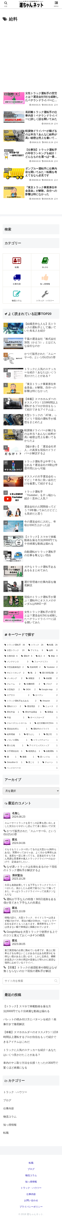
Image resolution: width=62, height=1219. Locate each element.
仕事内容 (31, 1194)
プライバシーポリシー (31, 1206)
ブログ (31, 1169)
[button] (56, 981)
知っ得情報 (31, 1181)
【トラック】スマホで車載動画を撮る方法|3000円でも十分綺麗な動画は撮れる (27, 1009)
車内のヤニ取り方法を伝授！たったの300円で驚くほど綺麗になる (30, 1065)
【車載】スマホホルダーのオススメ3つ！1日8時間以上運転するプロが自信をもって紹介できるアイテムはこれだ (30, 1037)
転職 (31, 1163)
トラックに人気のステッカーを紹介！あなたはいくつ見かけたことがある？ (29, 1052)
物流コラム (31, 1175)
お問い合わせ (31, 1200)
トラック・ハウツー (31, 1188)
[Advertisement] (31, 56)
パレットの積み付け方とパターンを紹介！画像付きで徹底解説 (29, 1022)
